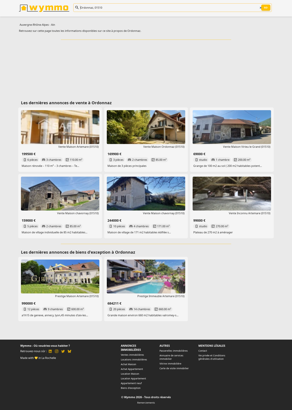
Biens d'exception (131, 388)
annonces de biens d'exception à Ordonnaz (92, 252)
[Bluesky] (69, 351)
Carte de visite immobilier (174, 368)
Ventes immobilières (132, 354)
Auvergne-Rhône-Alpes (34, 25)
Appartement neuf (131, 383)
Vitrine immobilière (170, 363)
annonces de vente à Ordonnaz (80, 102)
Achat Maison (128, 364)
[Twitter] (63, 351)
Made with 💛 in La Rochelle (38, 358)
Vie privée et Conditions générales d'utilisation (211, 357)
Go (266, 7)
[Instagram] (57, 351)
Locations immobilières (134, 359)
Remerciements (146, 402)
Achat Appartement (132, 369)
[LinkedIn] (50, 351)
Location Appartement (133, 378)
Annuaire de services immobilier (171, 357)
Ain (53, 25)
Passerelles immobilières (174, 350)
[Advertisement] (146, 69)
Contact (202, 350)
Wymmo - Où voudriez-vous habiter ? (45, 346)
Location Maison (130, 373)
